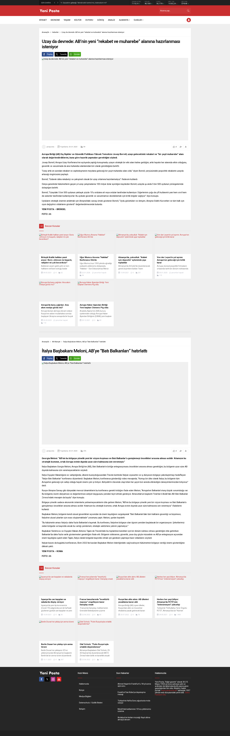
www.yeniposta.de (169, 690)
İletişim (82, 709)
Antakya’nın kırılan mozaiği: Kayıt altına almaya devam (134, 718)
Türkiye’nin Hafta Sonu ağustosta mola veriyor (134, 702)
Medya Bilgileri (85, 696)
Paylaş (50, 54)
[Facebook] (41, 679)
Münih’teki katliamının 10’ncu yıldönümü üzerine (134, 710)
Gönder (77, 54)
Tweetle (63, 54)
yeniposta (50, 147)
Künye (81, 690)
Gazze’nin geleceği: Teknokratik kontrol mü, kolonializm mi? (85, 3)
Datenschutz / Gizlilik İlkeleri (90, 703)
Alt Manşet (56, 342)
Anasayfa (45, 32)
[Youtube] (59, 679)
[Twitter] (47, 679)
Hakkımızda (84, 684)
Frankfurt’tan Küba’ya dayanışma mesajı (131, 693)
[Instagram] (53, 679)
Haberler (55, 32)
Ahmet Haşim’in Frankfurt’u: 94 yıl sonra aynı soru (134, 685)
